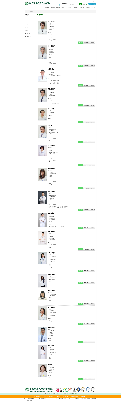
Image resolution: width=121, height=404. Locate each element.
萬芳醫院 (44, 396)
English (94, 1)
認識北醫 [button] (47, 7)
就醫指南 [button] (63, 7)
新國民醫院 (58, 396)
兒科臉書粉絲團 (28, 36)
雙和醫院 (51, 396)
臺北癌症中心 (65, 396)
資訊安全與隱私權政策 (91, 398)
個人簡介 (93, 42)
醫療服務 (27, 30)
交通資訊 (89, 396)
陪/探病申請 (75, 393)
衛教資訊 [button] (76, 7)
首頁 (27, 11)
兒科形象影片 (28, 33)
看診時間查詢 (86, 42)
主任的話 (27, 27)
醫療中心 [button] (58, 7)
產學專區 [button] (93, 7)
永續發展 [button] (88, 7)
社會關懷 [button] (82, 7)
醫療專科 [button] (53, 7)
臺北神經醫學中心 (74, 396)
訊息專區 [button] (70, 7)
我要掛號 (80, 42)
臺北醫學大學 (37, 396)
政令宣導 (83, 396)
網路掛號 (27, 19)
